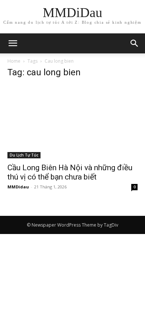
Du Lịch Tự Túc (24, 155)
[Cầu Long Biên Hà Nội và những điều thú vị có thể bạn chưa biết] (72, 121)
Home (13, 61)
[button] (134, 43)
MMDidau (18, 187)
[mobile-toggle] (13, 43)
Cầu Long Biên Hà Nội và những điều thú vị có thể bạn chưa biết (69, 172)
